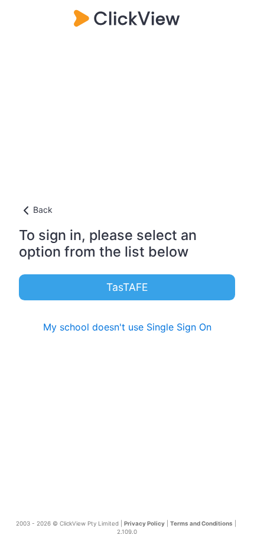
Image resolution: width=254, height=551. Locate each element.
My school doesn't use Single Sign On (127, 327)
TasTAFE (127, 287)
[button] (127, 210)
